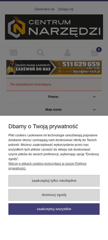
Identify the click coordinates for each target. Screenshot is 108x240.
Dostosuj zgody (54, 195)
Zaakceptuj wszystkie (54, 209)
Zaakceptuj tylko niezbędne (54, 181)
